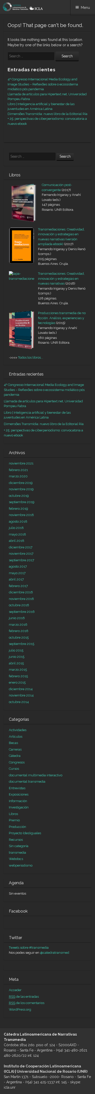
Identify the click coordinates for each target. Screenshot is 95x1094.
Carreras (15, 749)
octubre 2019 (19, 496)
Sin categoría (18, 846)
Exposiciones (18, 794)
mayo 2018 (17, 534)
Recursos (16, 840)
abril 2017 (16, 579)
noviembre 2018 (21, 515)
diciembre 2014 (21, 689)
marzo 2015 (18, 669)
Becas (13, 743)
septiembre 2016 (22, 612)
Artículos (15, 736)
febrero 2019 (18, 508)
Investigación (19, 807)
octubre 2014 (19, 702)
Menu (85, 8)
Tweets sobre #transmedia (29, 947)
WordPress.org (20, 1009)
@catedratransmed (54, 953)
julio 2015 (16, 650)
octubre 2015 (19, 637)
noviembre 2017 (21, 553)
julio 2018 (16, 528)
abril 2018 (16, 541)
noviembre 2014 (21, 695)
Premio (14, 820)
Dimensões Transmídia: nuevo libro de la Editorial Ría (47, 114)
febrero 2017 (18, 586)
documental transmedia (27, 781)
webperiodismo (20, 865)
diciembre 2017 (20, 547)
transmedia (17, 852)
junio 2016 (17, 618)
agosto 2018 (18, 521)
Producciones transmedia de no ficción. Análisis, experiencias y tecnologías (62, 318)
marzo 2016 (18, 624)
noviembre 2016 (21, 599)
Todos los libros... (30, 357)
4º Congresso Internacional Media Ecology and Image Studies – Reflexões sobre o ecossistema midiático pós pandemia (43, 84)
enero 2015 (17, 682)
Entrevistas (17, 788)
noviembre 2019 (21, 489)
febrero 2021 (18, 470)
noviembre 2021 (21, 463)
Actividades (17, 730)
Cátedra (15, 756)
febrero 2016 (18, 631)
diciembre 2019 (21, 483)
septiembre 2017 (21, 560)
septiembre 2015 (21, 644)
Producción (17, 827)
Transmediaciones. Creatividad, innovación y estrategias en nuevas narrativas (61, 278)
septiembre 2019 (21, 502)
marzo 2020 (18, 476)
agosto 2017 (18, 566)
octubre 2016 (19, 605)
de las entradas (24, 996)
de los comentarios (26, 1003)
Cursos (14, 769)
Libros (13, 814)
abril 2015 (16, 663)
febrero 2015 (18, 676)
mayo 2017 (17, 573)
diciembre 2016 (21, 592)
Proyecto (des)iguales (25, 833)
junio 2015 (16, 657)
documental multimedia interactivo (35, 775)
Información (18, 801)
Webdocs (16, 859)
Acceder (15, 990)
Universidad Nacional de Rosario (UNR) (52, 1071)
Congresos (17, 762)
